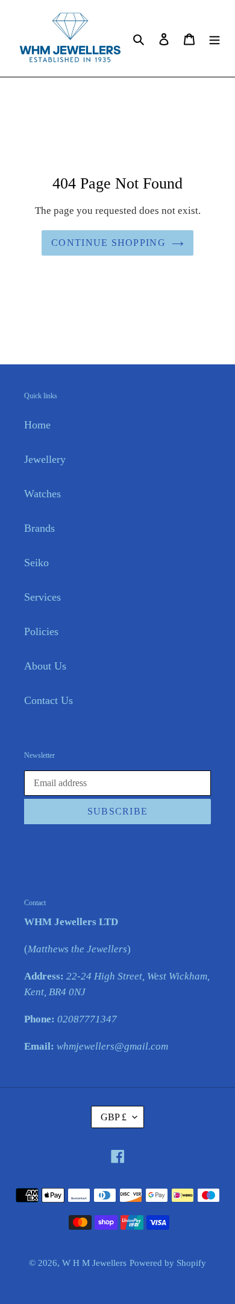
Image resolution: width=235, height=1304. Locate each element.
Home (37, 425)
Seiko (36, 563)
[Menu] (214, 38)
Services (42, 597)
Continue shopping (108, 242)
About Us (45, 666)
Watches (42, 494)
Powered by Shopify (168, 1263)
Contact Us (48, 700)
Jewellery (45, 459)
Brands (39, 528)
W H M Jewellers (94, 1263)
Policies (41, 631)
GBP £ (114, 1117)
